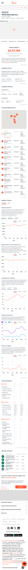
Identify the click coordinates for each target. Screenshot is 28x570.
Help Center (21, 519)
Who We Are (6, 519)
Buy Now (21, 487)
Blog (10, 521)
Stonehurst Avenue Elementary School (10, 456)
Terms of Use (16, 553)
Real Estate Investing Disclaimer (10, 561)
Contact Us (14, 519)
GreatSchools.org (15, 472)
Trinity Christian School (9, 469)
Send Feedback (14, 496)
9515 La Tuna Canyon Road (7, 180)
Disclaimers (6, 62)
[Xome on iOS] (9, 535)
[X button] (15, 528)
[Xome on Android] (18, 535)
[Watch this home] (17, 7)
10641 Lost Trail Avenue (7, 141)
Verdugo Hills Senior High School (10, 462)
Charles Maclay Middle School (9, 466)
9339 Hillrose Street (7, 168)
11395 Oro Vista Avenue (7, 152)
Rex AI (18, 524)
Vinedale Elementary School (10, 459)
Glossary (5, 521)
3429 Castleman (8, 191)
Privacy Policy (5, 555)
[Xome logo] (14, 2)
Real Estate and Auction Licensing (11, 540)
